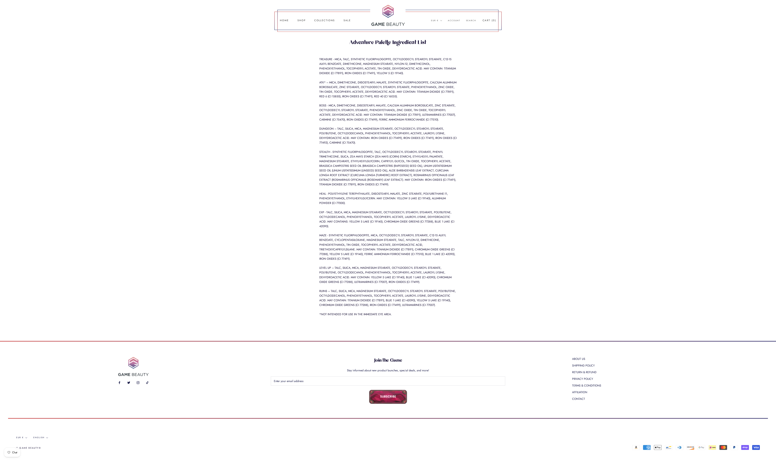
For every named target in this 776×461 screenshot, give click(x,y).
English (38, 437)
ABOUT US (578, 359)
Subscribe (388, 396)
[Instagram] (138, 382)
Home (284, 20)
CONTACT (578, 399)
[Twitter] (128, 382)
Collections (324, 20)
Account (454, 20)
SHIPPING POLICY (583, 365)
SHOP (301, 20)
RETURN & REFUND (584, 372)
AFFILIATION (579, 392)
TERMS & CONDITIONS (586, 385)
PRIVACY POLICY (582, 379)
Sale (347, 20)
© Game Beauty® (28, 447)
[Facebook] (119, 382)
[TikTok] (147, 382)
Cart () (489, 20)
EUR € (435, 20)
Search (471, 20)
